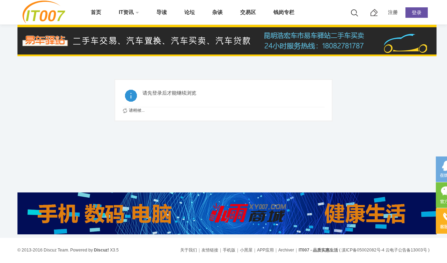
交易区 (248, 12)
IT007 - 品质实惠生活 (318, 250)
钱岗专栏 (283, 12)
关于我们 (188, 250)
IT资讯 (126, 12)
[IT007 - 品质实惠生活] (46, 21)
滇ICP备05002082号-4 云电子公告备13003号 (384, 250)
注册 (393, 12)
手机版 (229, 250)
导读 (161, 12)
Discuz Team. (56, 250)
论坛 (189, 12)
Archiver (286, 250)
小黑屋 (246, 250)
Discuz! (101, 250)
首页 (96, 12)
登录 (417, 12)
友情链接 (209, 250)
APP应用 (265, 250)
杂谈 (217, 12)
